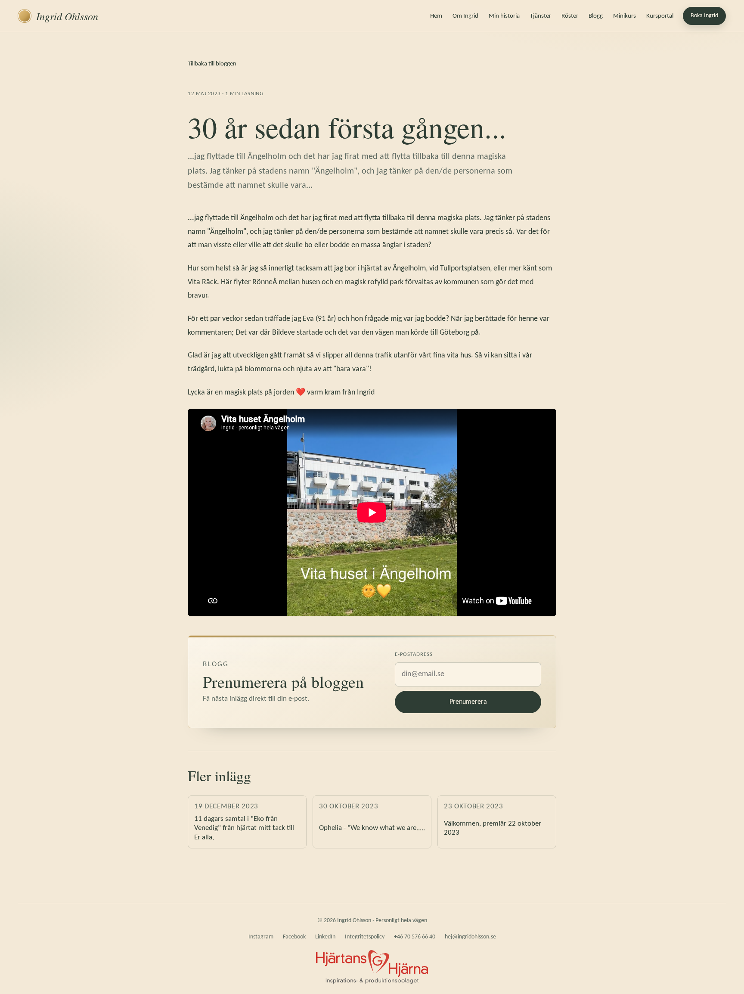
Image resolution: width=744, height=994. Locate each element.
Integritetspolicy (364, 937)
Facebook (294, 937)
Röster (569, 16)
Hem (436, 16)
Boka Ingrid (704, 15)
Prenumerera (468, 702)
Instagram (260, 937)
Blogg (596, 16)
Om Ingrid (465, 16)
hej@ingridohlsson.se (470, 937)
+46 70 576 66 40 (414, 937)
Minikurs (624, 16)
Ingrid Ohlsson (67, 16)
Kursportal (659, 16)
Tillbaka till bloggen (212, 64)
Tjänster (540, 16)
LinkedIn (325, 937)
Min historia (504, 16)
